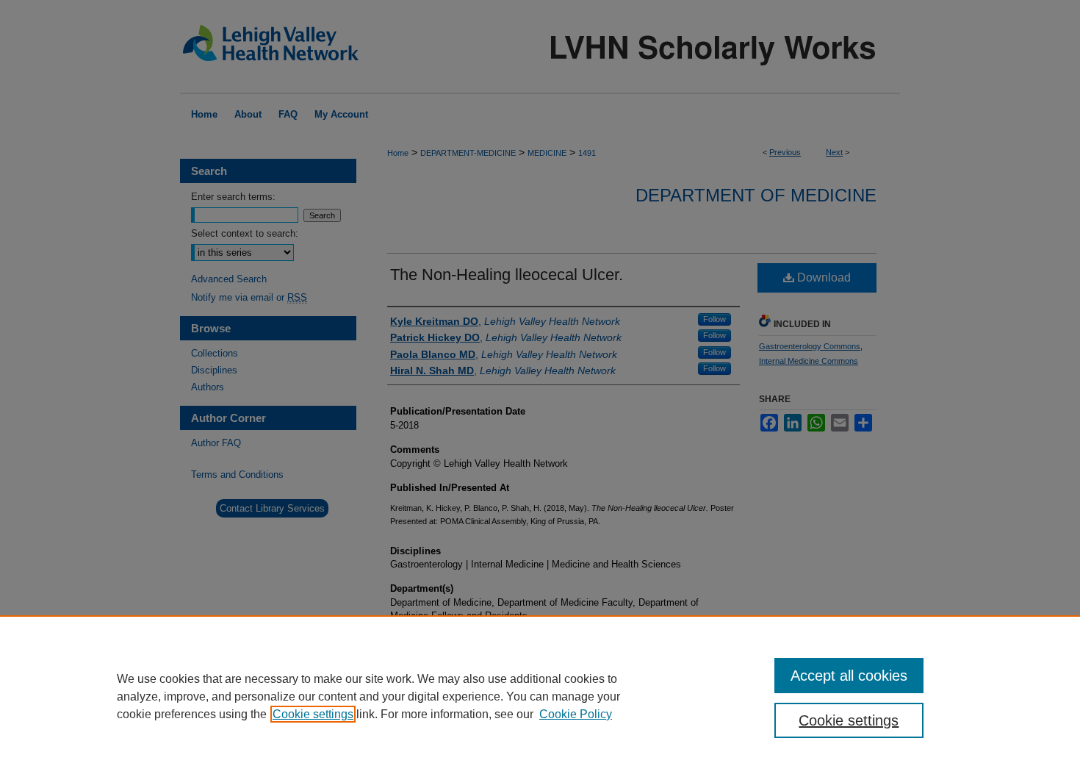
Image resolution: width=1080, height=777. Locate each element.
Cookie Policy (575, 714)
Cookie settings (313, 714)
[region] (540, 696)
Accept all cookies (849, 675)
